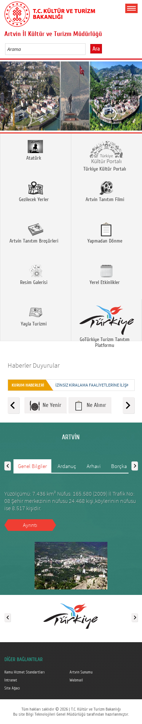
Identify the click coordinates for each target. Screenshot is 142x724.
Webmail (76, 680)
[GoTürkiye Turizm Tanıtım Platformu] (70, 616)
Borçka (119, 466)
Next (133, 98)
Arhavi (93, 466)
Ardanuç (67, 466)
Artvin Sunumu (81, 672)
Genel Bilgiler (32, 466)
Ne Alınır (95, 405)
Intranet (10, 680)
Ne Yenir (50, 405)
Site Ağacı (12, 688)
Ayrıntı (30, 524)
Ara (96, 48)
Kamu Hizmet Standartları (24, 672)
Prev (8, 98)
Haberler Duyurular (34, 365)
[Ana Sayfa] (49, 13)
